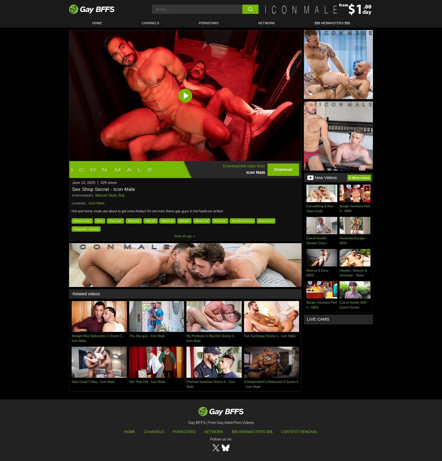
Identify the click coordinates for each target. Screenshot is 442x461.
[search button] (250, 9)
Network (266, 23)
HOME (97, 23)
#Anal (100, 221)
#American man (82, 221)
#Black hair (167, 221)
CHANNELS (150, 23)
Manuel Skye (106, 195)
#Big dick (150, 221)
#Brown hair (201, 221)
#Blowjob (184, 221)
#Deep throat (266, 221)
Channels (154, 432)
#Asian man (115, 221)
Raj (121, 195)
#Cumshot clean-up (242, 221)
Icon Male (97, 203)
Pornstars (184, 432)
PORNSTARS (208, 23)
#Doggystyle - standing (86, 229)
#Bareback (134, 221)
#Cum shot (220, 221)
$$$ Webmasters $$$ (332, 23)
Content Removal (299, 432)
